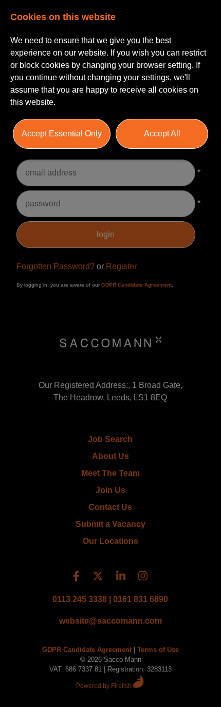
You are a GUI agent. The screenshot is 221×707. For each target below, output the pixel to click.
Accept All (162, 133)
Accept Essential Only (62, 133)
